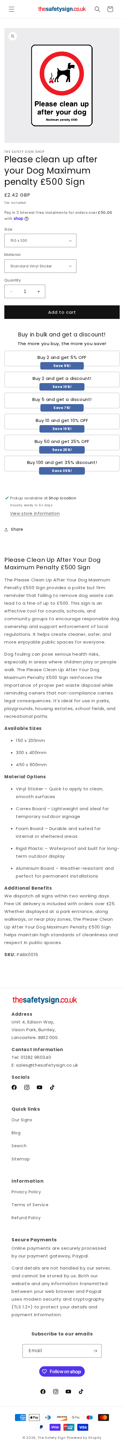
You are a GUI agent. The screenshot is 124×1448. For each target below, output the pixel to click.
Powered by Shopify (84, 1437)
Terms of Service (30, 1205)
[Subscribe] (95, 1351)
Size (8, 229)
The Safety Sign (51, 1437)
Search (19, 1146)
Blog (16, 1133)
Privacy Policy (26, 1192)
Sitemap (21, 1159)
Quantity (12, 280)
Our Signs (22, 1120)
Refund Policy (26, 1218)
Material (12, 254)
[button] (11, 9)
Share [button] (17, 529)
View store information (35, 513)
